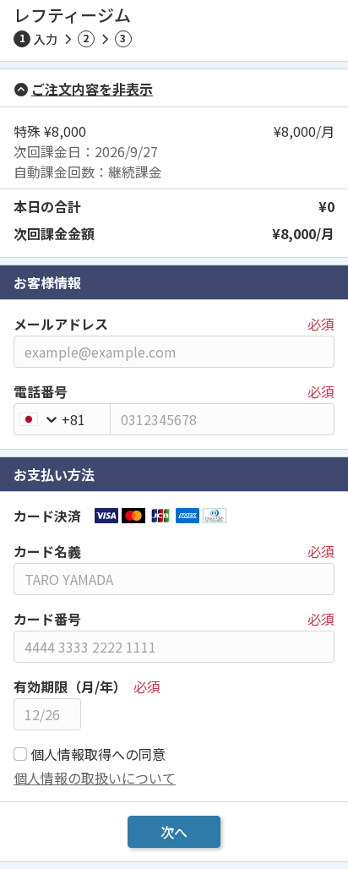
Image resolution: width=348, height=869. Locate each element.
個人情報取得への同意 (98, 754)
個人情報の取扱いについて (95, 778)
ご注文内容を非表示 (92, 89)
